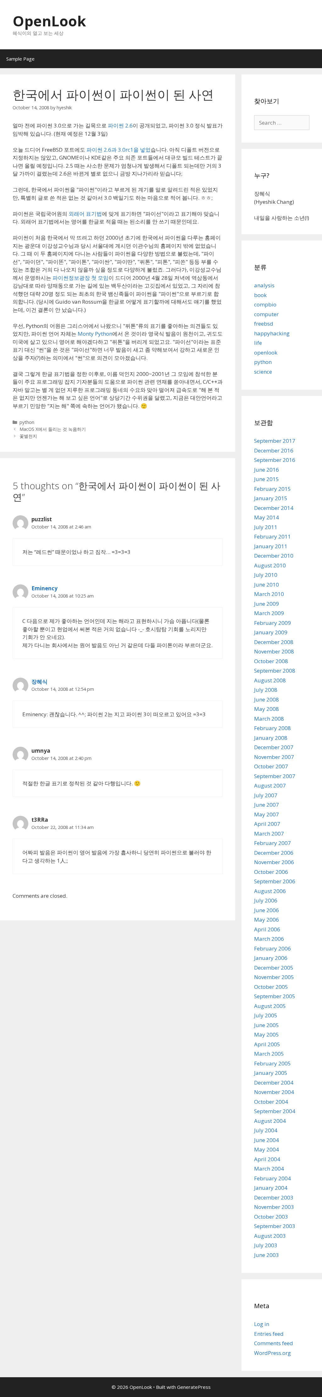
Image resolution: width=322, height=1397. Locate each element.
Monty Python (95, 333)
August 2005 (270, 1006)
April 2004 (267, 1159)
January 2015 (270, 498)
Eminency (44, 588)
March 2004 (269, 1168)
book (260, 295)
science (263, 371)
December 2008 (273, 642)
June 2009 (266, 603)
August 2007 (270, 785)
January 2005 (270, 1072)
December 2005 (273, 967)
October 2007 (271, 766)
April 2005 (267, 1044)
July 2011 (265, 527)
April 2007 (267, 823)
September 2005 (274, 996)
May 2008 (266, 708)
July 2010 (265, 574)
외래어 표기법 (85, 213)
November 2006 (274, 862)
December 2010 (273, 555)
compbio (265, 304)
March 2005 (269, 1053)
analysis (264, 285)
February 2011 (272, 536)
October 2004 (271, 1101)
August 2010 (270, 565)
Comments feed (273, 1343)
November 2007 (274, 757)
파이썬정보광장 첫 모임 (80, 277)
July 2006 (265, 900)
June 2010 (266, 584)
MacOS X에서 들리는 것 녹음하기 (52, 429)
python (26, 422)
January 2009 (270, 632)
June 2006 (266, 910)
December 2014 (273, 508)
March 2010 (269, 594)
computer (266, 314)
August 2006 (270, 891)
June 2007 (266, 804)
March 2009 (269, 613)
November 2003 (274, 1206)
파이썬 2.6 (120, 125)
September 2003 (274, 1226)
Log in (261, 1324)
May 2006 (266, 919)
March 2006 (269, 938)
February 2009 (272, 622)
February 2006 (272, 948)
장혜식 (39, 681)
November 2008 (274, 651)
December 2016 (273, 450)
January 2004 (270, 1187)
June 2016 (266, 469)
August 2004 (270, 1120)
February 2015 (272, 488)
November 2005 (274, 977)
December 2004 (273, 1082)
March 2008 (269, 718)
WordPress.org (272, 1352)
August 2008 (270, 680)
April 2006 (267, 929)
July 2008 (265, 689)
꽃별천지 (28, 436)
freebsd (263, 323)
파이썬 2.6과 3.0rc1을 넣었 (118, 149)
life (258, 342)
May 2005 (266, 1034)
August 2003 (270, 1235)
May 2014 (266, 517)
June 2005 (266, 1025)
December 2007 (273, 747)
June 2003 (266, 1255)
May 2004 (266, 1149)
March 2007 (269, 833)
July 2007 (265, 795)
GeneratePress (194, 1387)
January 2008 (270, 737)
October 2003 (271, 1216)
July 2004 (265, 1130)
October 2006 (271, 871)
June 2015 (266, 479)
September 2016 (274, 459)
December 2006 (273, 852)
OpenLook (49, 20)
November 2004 (274, 1092)
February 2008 (272, 728)
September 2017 (274, 440)
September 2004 (274, 1111)
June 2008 (266, 699)
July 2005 (265, 1015)
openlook (265, 352)
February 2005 (272, 1063)
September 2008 (274, 670)
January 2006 (270, 957)
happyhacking (272, 333)
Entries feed (269, 1333)
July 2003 (265, 1245)
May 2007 (266, 814)
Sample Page (20, 59)
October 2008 (271, 661)
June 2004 (266, 1140)
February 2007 (272, 843)
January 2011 (270, 546)
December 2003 (273, 1197)
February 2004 (272, 1178)
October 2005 (271, 986)
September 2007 (274, 776)
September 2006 (274, 881)
